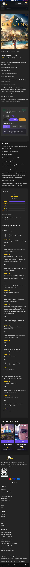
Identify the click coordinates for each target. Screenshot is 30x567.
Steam (8, 51)
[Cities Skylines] (7, 432)
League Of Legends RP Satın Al (8, 550)
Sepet (2, 523)
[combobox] (15, 8)
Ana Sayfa (3, 51)
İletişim (2, 505)
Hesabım (3, 516)
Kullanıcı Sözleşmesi (5, 500)
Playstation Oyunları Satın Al (7, 548)
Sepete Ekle (13, 119)
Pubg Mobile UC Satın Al (6, 539)
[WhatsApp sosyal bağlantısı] (16, 482)
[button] (7, 441)
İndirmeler (3, 521)
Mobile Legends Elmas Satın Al (8, 545)
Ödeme (2, 525)
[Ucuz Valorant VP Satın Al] (14, 0)
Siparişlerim (3, 518)
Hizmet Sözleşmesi (5, 494)
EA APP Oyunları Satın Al (6, 534)
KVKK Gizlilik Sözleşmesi (6, 496)
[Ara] (26, 8)
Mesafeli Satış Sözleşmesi (6, 491)
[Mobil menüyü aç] (2, 8)
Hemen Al (22, 119)
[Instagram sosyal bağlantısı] (14, 482)
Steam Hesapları (15, 51)
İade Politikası (4, 498)
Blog (2, 507)
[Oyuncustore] (6, 4)
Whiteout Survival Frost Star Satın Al (9, 543)
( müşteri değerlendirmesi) (14, 58)
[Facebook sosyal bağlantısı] (12, 482)
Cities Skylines (8, 444)
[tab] (6, 126)
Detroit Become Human (21, 445)
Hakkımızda (3, 489)
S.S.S (2, 503)
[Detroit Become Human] (21, 432)
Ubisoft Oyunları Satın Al (6, 536)
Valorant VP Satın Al (5, 541)
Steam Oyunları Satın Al (6, 532)
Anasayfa (3, 514)
